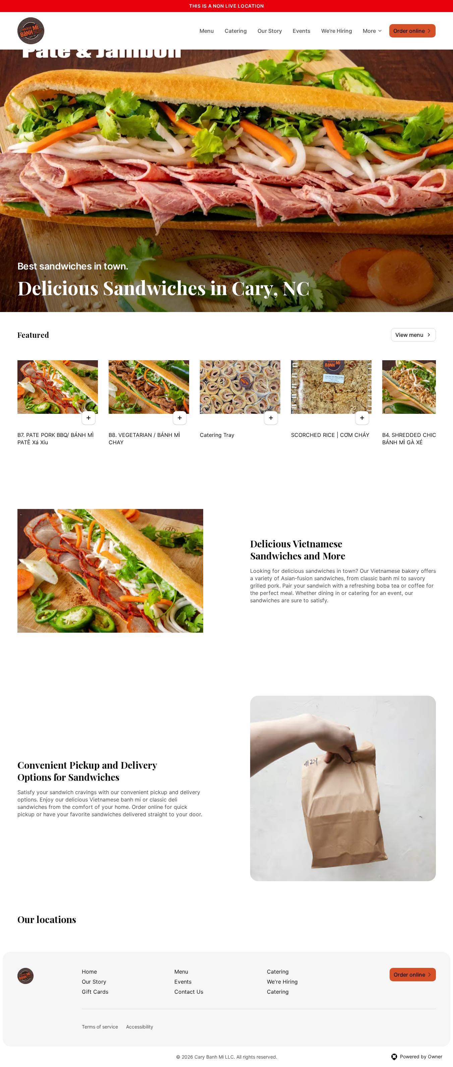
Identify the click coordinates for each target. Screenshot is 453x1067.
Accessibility (139, 1027)
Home (89, 971)
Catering (236, 30)
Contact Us (188, 991)
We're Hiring (336, 30)
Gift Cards (95, 991)
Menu (207, 30)
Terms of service (100, 1027)
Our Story (270, 30)
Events (301, 30)
